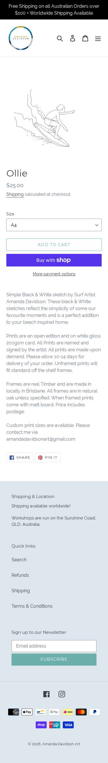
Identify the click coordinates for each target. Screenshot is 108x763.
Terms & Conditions (32, 606)
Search (19, 559)
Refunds (20, 575)
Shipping (15, 194)
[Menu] (98, 38)
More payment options (54, 274)
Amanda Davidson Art (61, 744)
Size (10, 214)
